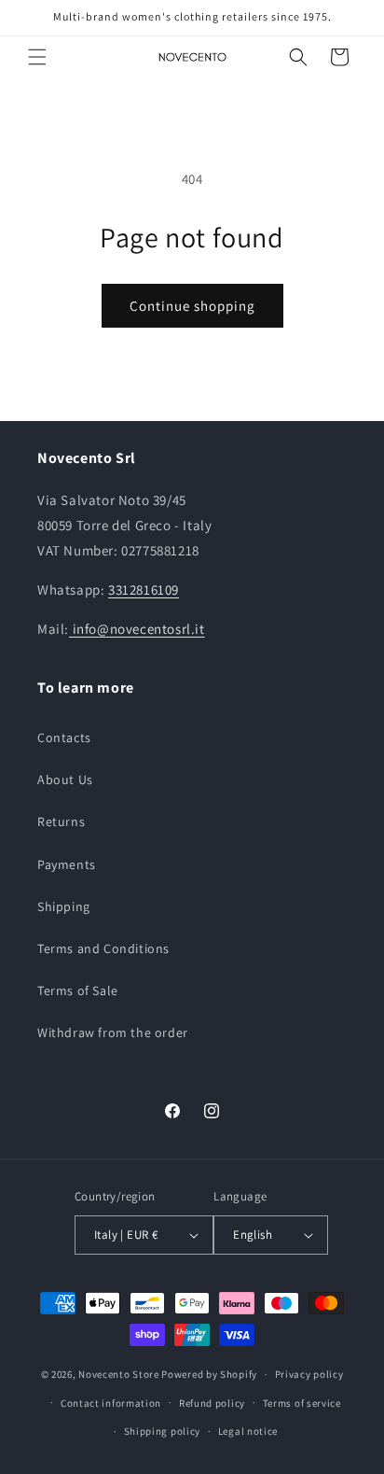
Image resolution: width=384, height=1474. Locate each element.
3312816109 (143, 589)
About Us (65, 779)
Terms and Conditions (103, 948)
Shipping (63, 906)
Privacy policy (309, 1374)
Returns (61, 821)
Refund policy (212, 1403)
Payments (66, 864)
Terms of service (302, 1403)
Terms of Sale (77, 990)
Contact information (111, 1403)
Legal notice (248, 1431)
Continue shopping (192, 306)
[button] (37, 56)
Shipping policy (162, 1431)
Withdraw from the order (112, 1032)
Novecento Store (119, 1374)
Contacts (64, 737)
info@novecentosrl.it (137, 629)
